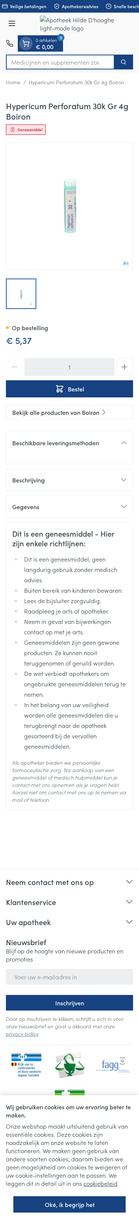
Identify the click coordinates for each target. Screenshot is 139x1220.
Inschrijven (69, 1003)
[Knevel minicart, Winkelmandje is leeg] (26, 43)
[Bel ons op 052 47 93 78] (9, 43)
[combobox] (60, 62)
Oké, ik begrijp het (70, 1204)
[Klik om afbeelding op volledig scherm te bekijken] (69, 206)
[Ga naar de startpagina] (77, 24)
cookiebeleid (100, 1183)
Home (13, 82)
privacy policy (22, 1033)
